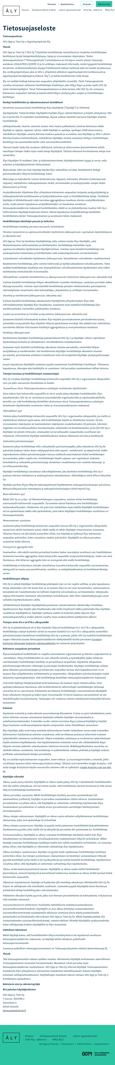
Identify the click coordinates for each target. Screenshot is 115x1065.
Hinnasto (52, 4)
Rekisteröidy (104, 4)
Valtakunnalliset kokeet (44, 10)
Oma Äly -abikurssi (93, 10)
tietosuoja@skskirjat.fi (14, 1010)
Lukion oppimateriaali (70, 10)
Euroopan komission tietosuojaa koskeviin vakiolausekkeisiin (52, 641)
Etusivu (25, 10)
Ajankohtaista (67, 4)
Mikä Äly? (110, 10)
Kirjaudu (87, 4)
